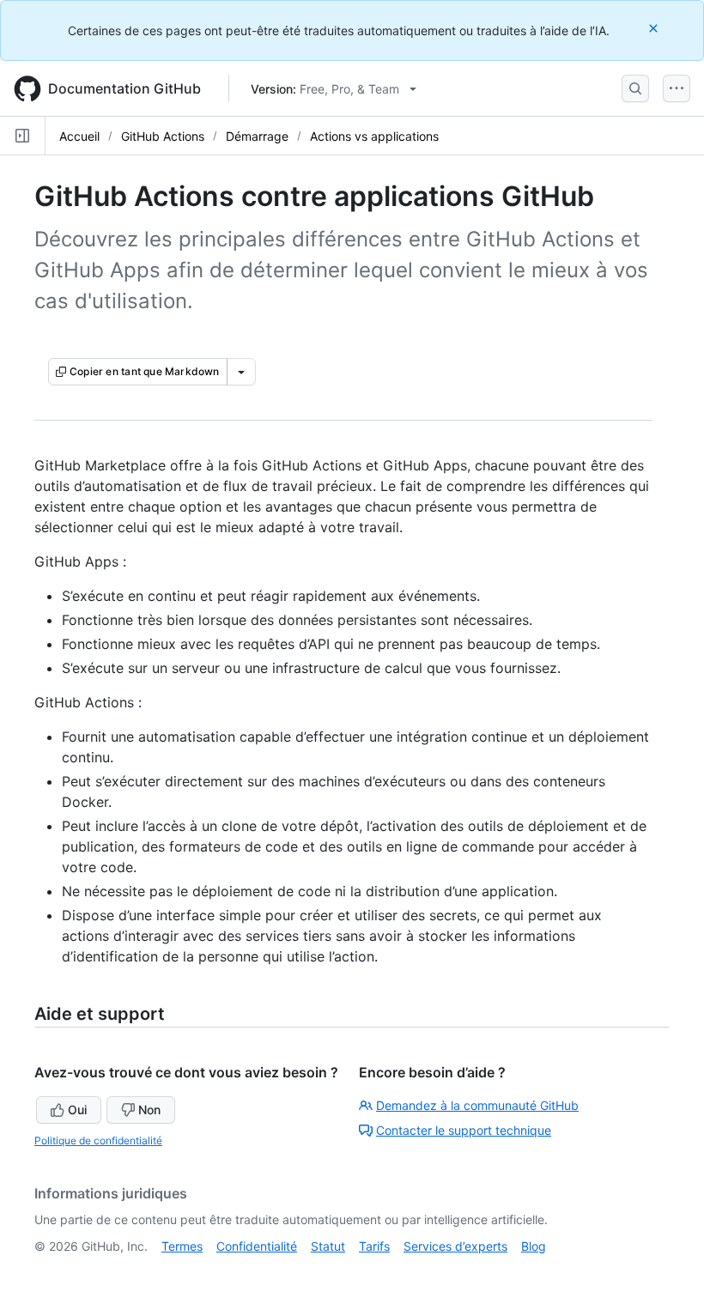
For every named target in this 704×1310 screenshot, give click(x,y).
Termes (182, 1246)
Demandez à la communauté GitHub (477, 1105)
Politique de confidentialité (98, 1140)
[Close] (655, 28)
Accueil (79, 136)
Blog (533, 1246)
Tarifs (374, 1246)
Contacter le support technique (463, 1130)
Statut (328, 1246)
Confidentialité (256, 1246)
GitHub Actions (162, 136)
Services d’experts (455, 1246)
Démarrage (257, 136)
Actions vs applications (374, 136)
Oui (77, 1109)
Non (149, 1109)
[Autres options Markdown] (241, 371)
